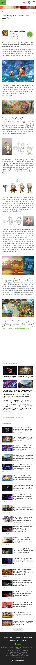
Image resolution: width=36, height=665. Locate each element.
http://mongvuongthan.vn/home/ (23, 38)
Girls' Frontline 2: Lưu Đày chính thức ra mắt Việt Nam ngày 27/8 (25, 377)
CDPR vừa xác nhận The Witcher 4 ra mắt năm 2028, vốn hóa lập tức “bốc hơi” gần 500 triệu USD (25, 391)
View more (18, 629)
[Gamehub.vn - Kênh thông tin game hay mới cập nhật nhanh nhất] (3, 2)
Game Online (14, 640)
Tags (4, 417)
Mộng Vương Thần (17, 31)
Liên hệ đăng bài (19, 660)
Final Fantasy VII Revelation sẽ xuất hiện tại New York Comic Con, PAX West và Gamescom (22, 518)
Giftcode (13, 634)
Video (33, 634)
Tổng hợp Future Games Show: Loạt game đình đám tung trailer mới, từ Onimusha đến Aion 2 (10, 377)
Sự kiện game (8, 637)
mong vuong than (19, 417)
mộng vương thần (10, 417)
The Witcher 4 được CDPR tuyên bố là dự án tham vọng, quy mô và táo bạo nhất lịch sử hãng (23, 487)
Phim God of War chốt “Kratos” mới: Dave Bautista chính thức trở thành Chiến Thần (22, 604)
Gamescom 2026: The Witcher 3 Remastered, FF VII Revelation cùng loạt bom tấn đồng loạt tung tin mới (17, 396)
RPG (15, 33)
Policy (22, 657)
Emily (3, 20)
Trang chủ (5, 634)
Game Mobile (28, 637)
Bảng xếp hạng (23, 634)
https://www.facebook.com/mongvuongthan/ (15, 329)
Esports (23, 640)
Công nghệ (18, 637)
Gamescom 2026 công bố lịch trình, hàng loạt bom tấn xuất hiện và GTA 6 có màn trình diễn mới (17, 410)
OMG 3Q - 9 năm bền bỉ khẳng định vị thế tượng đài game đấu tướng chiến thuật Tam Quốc (22, 477)
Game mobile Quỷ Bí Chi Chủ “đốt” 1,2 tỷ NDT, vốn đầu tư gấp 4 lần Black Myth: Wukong (23, 550)
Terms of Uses (16, 657)
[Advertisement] (18, 346)
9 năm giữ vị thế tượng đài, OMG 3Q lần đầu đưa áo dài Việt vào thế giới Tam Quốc (23, 622)
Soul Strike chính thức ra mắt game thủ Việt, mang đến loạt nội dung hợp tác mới (10, 391)
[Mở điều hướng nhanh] (33, 11)
